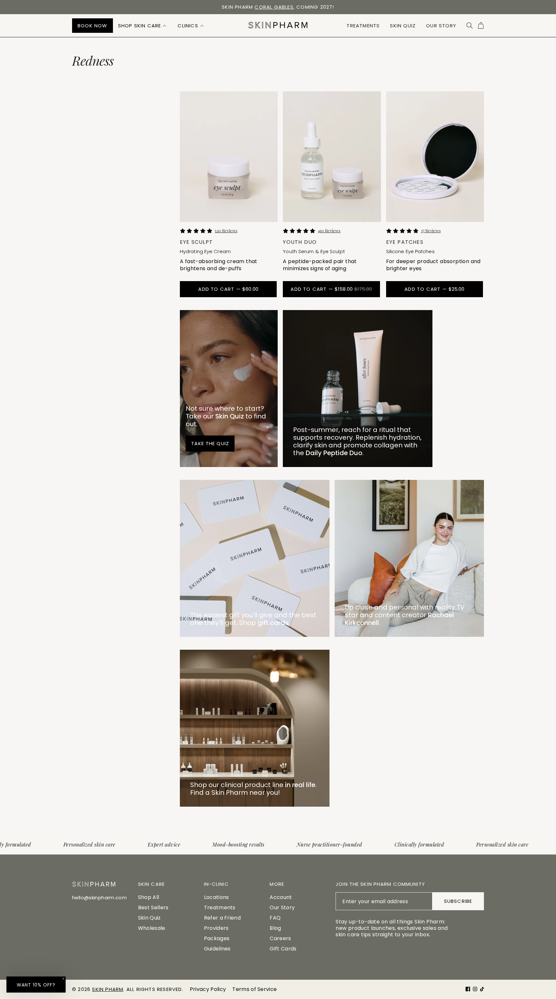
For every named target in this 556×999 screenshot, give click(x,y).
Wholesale (151, 928)
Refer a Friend (222, 917)
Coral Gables (274, 7)
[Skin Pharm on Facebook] (468, 989)
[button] (143, 25)
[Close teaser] (63, 978)
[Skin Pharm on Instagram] (475, 989)
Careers (280, 938)
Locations (216, 897)
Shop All (148, 897)
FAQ (275, 917)
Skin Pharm (107, 989)
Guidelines (217, 948)
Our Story (282, 907)
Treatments (220, 907)
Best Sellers (153, 907)
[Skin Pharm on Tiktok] (482, 989)
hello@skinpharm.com (99, 897)
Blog (275, 928)
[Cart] (481, 25)
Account (281, 897)
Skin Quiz (149, 917)
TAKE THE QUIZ (210, 443)
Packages (217, 938)
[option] (278, 7)
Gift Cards (283, 948)
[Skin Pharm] (278, 25)
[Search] (470, 26)
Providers (216, 928)
